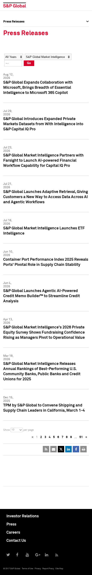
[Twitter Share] (61, 449)
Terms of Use (27, 569)
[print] (83, 449)
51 (81, 437)
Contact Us (16, 541)
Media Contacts (14, 46)
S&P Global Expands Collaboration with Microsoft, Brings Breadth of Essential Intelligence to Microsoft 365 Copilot (38, 88)
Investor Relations (22, 516)
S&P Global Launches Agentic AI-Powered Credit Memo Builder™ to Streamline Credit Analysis (41, 296)
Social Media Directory (19, 56)
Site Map (59, 569)
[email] (53, 449)
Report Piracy (48, 569)
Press (11, 524)
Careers (13, 532)
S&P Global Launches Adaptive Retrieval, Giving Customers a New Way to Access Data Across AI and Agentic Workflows (45, 197)
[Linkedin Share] (68, 449)
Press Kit (9, 65)
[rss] (46, 449)
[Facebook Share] (76, 449)
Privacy (38, 569)
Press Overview (14, 27)
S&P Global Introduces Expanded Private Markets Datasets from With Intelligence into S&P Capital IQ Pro (43, 124)
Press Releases (13, 37)
